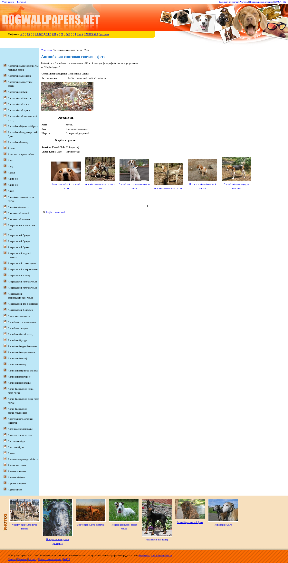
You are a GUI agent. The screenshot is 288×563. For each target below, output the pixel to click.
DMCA (277, 2)
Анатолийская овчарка (19, 316)
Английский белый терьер (20, 334)
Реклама (243, 2)
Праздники (104, 34)
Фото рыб (21, 2)
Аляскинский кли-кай (18, 213)
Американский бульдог (19, 235)
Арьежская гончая (17, 471)
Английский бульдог (18, 340)
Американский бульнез (19, 247)
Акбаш (11, 172)
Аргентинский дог (17, 441)
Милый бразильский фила (190, 522)
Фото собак (46, 50)
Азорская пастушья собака (21, 154)
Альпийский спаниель (18, 207)
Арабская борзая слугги (20, 435)
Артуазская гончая (17, 465)
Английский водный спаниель (22, 346)
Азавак (11, 148)
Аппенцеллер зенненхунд (20, 429)
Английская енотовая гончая (168, 188)
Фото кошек (8, 2)
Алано (11, 191)
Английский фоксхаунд (19, 382)
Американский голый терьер (22, 263)
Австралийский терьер (19, 110)
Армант (11, 453)
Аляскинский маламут (19, 219)
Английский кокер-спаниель (21, 352)
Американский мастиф (19, 275)
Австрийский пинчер (18, 142)
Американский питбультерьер (22, 281)
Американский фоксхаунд (20, 310)
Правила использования (261, 2)
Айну (10, 166)
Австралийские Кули (18, 92)
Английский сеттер (17, 364)
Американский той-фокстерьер (23, 303)
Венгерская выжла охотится (90, 524)
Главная (223, 2)
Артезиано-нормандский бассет (23, 459)
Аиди (10, 160)
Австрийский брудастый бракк (23, 126)
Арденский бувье (16, 447)
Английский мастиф (17, 358)
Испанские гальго (223, 524)
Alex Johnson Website (161, 555)
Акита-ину (13, 178)
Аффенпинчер (15, 489)
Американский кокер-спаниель (23, 269)
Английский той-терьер (19, 376)
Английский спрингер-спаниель (23, 370)
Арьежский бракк (16, 477)
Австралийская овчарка (19, 75)
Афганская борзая (17, 483)
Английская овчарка (18, 328)
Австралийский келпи (18, 104)
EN (284, 2)
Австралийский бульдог (19, 98)
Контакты (233, 2)
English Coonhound (55, 212)
